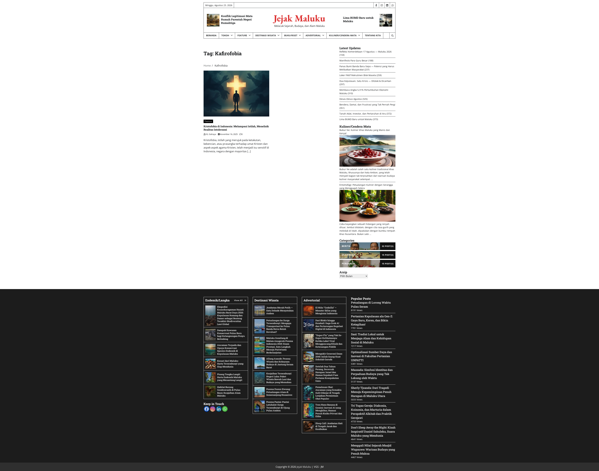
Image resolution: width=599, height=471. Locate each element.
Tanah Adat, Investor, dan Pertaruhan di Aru (362, 113)
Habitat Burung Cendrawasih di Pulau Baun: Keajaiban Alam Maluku (229, 391)
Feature (242, 35)
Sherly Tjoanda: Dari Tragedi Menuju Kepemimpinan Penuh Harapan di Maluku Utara (371, 392)
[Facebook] (206, 409)
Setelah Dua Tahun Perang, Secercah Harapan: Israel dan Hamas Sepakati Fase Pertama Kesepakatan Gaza (327, 373)
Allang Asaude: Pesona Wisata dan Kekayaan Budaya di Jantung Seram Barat (279, 363)
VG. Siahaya (210, 134)
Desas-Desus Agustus (350, 98)
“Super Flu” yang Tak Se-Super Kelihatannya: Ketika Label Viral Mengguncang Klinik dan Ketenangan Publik (328, 341)
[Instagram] (212, 409)
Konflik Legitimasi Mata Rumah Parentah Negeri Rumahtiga (237, 19)
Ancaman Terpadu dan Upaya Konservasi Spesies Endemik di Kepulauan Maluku (229, 349)
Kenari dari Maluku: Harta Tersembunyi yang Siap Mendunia (230, 363)
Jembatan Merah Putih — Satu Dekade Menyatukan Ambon (280, 310)
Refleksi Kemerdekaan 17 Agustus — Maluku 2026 (365, 51)
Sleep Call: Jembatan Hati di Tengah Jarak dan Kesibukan (329, 426)
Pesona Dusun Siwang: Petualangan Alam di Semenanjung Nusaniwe (279, 392)
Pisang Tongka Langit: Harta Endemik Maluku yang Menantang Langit (229, 377)
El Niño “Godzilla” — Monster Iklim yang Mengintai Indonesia (326, 310)
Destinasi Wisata (265, 35)
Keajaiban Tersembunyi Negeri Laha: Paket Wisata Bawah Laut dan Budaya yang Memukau (279, 378)
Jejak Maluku (299, 18)
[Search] (392, 36)
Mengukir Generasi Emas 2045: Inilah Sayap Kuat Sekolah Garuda (328, 356)
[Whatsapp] (225, 409)
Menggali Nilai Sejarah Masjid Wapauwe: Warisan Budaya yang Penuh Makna (373, 449)
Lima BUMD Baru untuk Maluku (358, 19)
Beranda (211, 35)
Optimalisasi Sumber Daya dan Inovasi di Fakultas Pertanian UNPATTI (371, 356)
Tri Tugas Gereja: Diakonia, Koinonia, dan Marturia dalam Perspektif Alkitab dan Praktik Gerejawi (371, 412)
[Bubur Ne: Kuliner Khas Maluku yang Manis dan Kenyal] (367, 165)
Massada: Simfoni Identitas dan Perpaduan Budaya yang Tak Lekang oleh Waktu (372, 374)
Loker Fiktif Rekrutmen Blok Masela (357, 75)
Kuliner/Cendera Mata (343, 35)
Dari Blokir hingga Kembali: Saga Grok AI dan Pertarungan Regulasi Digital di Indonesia (329, 325)
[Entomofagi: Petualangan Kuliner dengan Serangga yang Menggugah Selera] (367, 220)
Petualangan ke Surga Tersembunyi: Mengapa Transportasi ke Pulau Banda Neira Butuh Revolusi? (278, 326)
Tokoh (225, 35)
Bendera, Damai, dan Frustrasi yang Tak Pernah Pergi (367, 104)
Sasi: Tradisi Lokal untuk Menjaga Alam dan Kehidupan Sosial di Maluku (371, 338)
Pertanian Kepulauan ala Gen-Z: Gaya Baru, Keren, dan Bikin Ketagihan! (372, 320)
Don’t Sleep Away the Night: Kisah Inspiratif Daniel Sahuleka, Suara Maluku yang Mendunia (373, 431)
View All (238, 300)
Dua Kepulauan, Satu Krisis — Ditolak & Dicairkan (365, 80)
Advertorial (313, 35)
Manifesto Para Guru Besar (353, 60)
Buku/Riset (290, 35)
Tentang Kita (373, 35)
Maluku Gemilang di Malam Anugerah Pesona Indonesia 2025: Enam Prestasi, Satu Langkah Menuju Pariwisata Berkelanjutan (279, 345)
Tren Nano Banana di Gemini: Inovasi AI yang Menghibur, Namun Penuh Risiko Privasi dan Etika (328, 410)
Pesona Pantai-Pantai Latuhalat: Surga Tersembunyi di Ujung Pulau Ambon (278, 406)
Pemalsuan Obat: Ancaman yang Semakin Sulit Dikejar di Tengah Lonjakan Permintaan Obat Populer (328, 393)
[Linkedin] (219, 409)
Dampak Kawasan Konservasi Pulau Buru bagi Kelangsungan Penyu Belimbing (231, 334)
